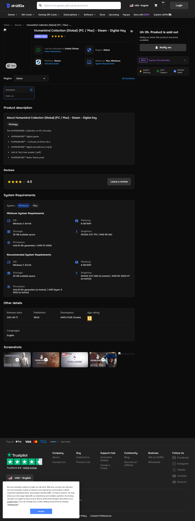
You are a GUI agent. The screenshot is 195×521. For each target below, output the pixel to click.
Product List (83, 462)
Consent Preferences (100, 515)
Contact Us (58, 462)
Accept (41, 511)
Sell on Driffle (156, 457)
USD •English (23, 478)
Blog (127, 457)
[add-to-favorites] (132, 31)
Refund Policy (80, 515)
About (55, 457)
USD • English (141, 5)
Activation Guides (106, 459)
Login (179, 5)
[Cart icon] (156, 5)
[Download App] (164, 5)
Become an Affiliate (130, 464)
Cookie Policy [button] (12, 502)
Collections (82, 457)
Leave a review (119, 181)
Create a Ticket (105, 467)
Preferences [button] (13, 505)
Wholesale (154, 462)
